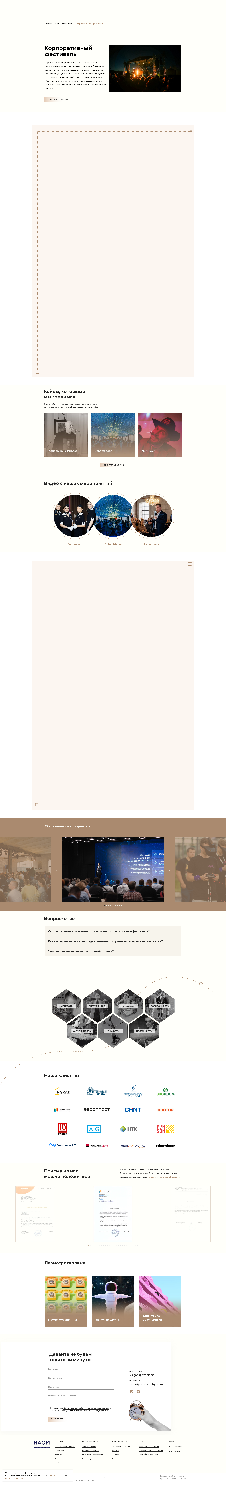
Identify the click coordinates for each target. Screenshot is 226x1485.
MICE (141, 1441)
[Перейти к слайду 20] (128, 1245)
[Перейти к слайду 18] (124, 1245)
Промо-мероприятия (63, 1319)
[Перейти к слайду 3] (108, 905)
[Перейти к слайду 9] (121, 905)
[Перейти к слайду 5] (97, 1245)
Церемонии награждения (65, 1446)
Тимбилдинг (60, 1463)
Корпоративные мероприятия (151, 1450)
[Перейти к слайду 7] (117, 905)
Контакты (174, 1451)
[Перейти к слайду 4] (110, 905)
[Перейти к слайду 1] (104, 905)
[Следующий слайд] (170, 869)
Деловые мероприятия (121, 1446)
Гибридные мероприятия (149, 1446)
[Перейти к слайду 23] (135, 1245)
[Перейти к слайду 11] (109, 1245)
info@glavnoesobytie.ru (146, 1384)
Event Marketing (91, 1441)
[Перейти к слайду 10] (107, 1245)
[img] (56, 7)
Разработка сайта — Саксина (172, 1476)
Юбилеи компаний (62, 1459)
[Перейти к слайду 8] (119, 905)
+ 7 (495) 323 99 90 (142, 1375)
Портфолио (175, 1446)
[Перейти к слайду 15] (118, 1245)
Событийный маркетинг (148, 1454)
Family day (59, 1454)
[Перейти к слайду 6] (115, 905)
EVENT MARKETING (64, 23)
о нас (172, 1442)
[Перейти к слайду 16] (120, 1245)
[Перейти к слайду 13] (114, 1245)
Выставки (115, 1450)
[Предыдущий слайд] (57, 869)
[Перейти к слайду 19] (126, 1245)
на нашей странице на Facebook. (164, 1176)
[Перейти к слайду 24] (137, 1245)
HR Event (59, 1441)
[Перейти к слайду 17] (122, 1245)
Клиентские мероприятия (152, 1317)
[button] (113, 516)
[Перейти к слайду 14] (116, 1245)
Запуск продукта (107, 1319)
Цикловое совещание (120, 1459)
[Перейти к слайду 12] (111, 1245)
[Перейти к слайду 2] (106, 905)
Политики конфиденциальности (93, 1410)
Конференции (117, 1454)
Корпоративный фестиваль (90, 23)
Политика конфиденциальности (85, 1479)
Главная (48, 23)
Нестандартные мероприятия (94, 1459)
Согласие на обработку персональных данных (86, 1407)
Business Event (119, 1441)
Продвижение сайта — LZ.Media (173, 1478)
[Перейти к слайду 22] (133, 1245)
